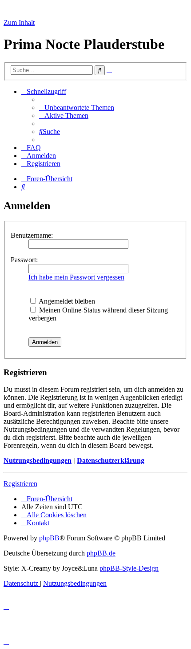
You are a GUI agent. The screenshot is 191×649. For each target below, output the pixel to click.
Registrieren (20, 483)
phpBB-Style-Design (129, 568)
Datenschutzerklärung (110, 460)
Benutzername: (32, 235)
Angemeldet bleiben (66, 301)
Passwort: (24, 260)
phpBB (49, 538)
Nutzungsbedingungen (38, 460)
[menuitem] (76, 107)
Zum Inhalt (19, 22)
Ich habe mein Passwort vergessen (76, 277)
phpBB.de (101, 553)
